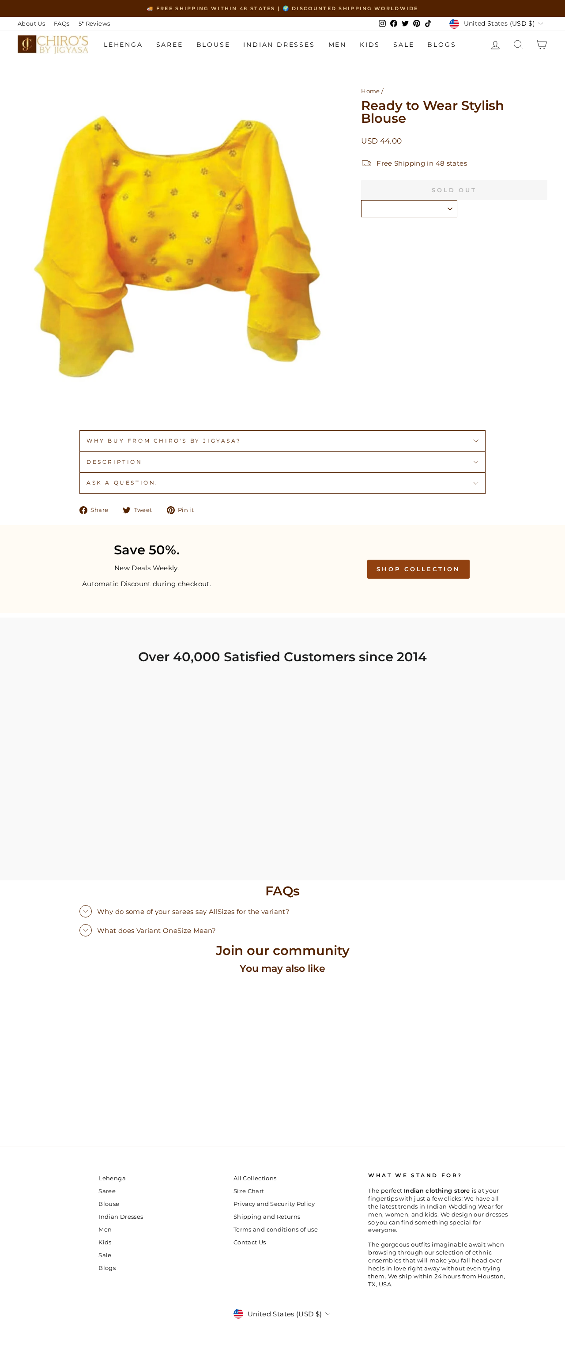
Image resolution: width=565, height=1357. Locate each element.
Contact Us (250, 1242)
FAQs (62, 23)
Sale (403, 45)
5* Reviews (94, 23)
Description (115, 462)
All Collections (255, 1178)
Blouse (213, 45)
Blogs (441, 45)
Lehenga (123, 45)
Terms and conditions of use (276, 1229)
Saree (169, 45)
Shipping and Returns (267, 1216)
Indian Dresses (279, 45)
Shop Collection (418, 568)
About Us (31, 23)
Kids (370, 45)
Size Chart (249, 1191)
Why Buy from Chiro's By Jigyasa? (164, 440)
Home (370, 91)
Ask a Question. (122, 482)
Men (337, 45)
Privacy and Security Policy (274, 1204)
